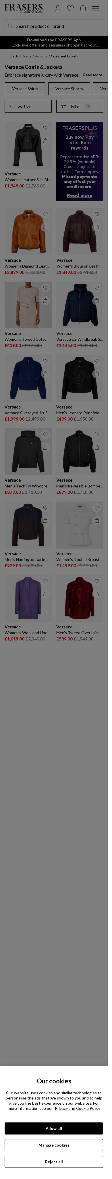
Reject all (54, 1161)
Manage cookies (53, 1145)
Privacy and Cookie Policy (77, 1108)
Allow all (54, 1128)
